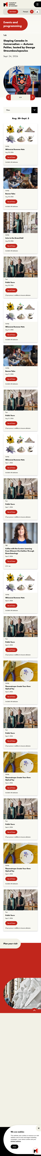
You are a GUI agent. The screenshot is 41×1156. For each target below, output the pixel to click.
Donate (4, 1095)
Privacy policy (29, 1130)
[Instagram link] (15, 1026)
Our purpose (6, 1063)
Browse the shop (25, 1097)
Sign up (7, 1050)
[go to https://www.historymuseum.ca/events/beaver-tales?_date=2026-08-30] (20, 178)
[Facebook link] (5, 1026)
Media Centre (25, 1075)
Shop (24, 1093)
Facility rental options (27, 1063)
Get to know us (6, 1065)
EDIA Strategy (6, 1075)
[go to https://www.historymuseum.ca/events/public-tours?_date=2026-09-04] (20, 808)
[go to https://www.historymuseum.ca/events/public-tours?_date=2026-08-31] (20, 400)
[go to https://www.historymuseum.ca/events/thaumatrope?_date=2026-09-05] (20, 853)
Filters (8, 110)
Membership (5, 1090)
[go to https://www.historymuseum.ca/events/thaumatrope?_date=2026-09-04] (20, 762)
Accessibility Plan (7, 1072)
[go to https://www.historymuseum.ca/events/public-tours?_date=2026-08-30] (20, 267)
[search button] (32, 11)
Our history (5, 1070)
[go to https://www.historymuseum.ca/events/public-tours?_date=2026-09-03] (20, 717)
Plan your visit (10, 971)
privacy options (16, 1141)
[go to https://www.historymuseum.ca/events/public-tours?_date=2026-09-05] (20, 899)
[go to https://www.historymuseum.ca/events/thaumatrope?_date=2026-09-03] (20, 670)
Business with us (25, 1085)
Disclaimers (19, 1130)
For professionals (29, 1071)
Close (14, 1147)
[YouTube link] (35, 1026)
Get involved (8, 1086)
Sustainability (6, 1077)
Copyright (11, 1130)
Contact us (5, 1080)
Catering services (26, 1065)
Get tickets (13, 12)
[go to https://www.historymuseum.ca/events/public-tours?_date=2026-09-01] (20, 488)
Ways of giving (6, 1092)
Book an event (27, 1059)
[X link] (25, 1026)
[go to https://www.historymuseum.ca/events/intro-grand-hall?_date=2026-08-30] (20, 222)
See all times (11, 157)
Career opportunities (7, 1100)
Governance (5, 1067)
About (5, 1059)
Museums (24, 1077)
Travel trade (24, 1082)
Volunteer (5, 1097)
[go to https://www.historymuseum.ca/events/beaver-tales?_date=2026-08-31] (20, 355)
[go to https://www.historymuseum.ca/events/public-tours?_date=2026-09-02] (20, 626)
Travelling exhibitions (27, 1080)
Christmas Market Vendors (28, 1087)
